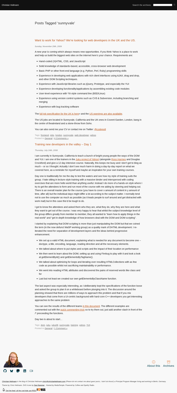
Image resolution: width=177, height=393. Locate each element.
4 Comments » (61, 138)
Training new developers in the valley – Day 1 (63, 144)
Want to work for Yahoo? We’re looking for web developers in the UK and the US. (85, 40)
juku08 (55, 325)
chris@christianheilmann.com (54, 381)
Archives (168, 365)
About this (153, 365)
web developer (82, 135)
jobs (52, 135)
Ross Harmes (118, 159)
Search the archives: (141, 5)
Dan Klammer (39, 385)
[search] (174, 5)
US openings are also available (105, 113)
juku (48, 325)
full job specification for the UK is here (59, 113)
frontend (45, 135)
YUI (88, 325)
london (58, 135)
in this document (91, 306)
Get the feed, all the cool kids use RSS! (21, 391)
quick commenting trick (72, 309)
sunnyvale (68, 135)
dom (43, 325)
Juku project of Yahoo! (87, 159)
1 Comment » (60, 328)
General (48, 138)
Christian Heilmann (10, 5)
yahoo (93, 135)
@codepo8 (100, 129)
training (74, 325)
